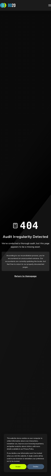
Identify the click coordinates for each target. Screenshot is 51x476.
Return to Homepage (25, 276)
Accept (18, 467)
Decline (35, 467)
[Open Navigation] (49, 5)
